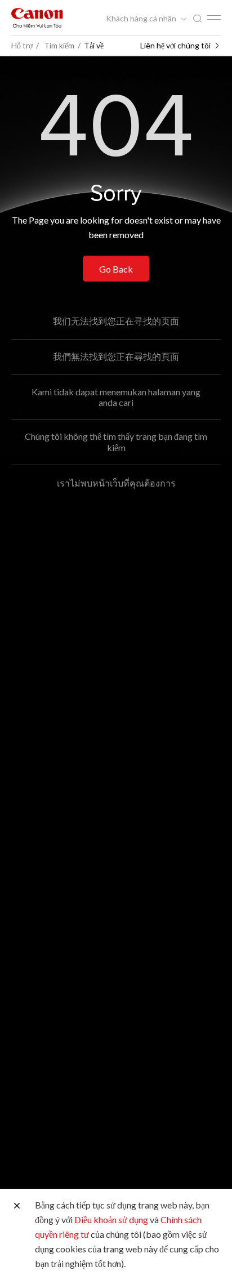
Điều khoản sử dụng (111, 1219)
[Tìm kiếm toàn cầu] (197, 19)
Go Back (116, 269)
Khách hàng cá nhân (142, 18)
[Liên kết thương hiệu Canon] (37, 18)
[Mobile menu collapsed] (214, 17)
